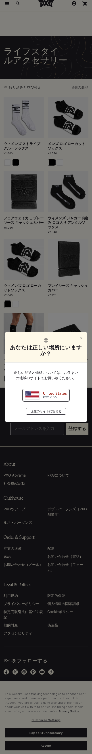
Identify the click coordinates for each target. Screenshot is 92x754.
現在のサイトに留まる (46, 411)
